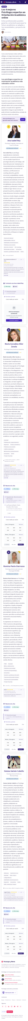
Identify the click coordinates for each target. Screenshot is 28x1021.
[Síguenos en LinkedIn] (8, 1006)
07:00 (8, 732)
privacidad (19, 1017)
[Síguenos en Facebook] (2, 1006)
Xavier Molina (7, 32)
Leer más (6, 275)
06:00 (8, 936)
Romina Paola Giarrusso (14, 566)
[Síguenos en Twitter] (5, 1006)
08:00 (14, 732)
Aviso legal (14, 1017)
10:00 (8, 735)
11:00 (14, 735)
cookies (3, 1018)
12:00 (20, 735)
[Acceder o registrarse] (25, 2)
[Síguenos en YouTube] (14, 1006)
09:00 (20, 732)
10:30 (8, 530)
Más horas (21, 524)
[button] (9, 513)
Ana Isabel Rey (14, 140)
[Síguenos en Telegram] (17, 1006)
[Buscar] (19, 2)
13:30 (20, 530)
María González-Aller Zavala (14, 345)
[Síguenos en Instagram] (11, 1006)
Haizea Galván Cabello (14, 771)
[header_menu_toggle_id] (1, 2)
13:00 (20, 949)
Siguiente (20, 544)
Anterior (7, 544)
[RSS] (20, 1006)
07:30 (8, 527)
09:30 (20, 527)
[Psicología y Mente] (10, 2)
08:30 (14, 527)
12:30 (14, 530)
